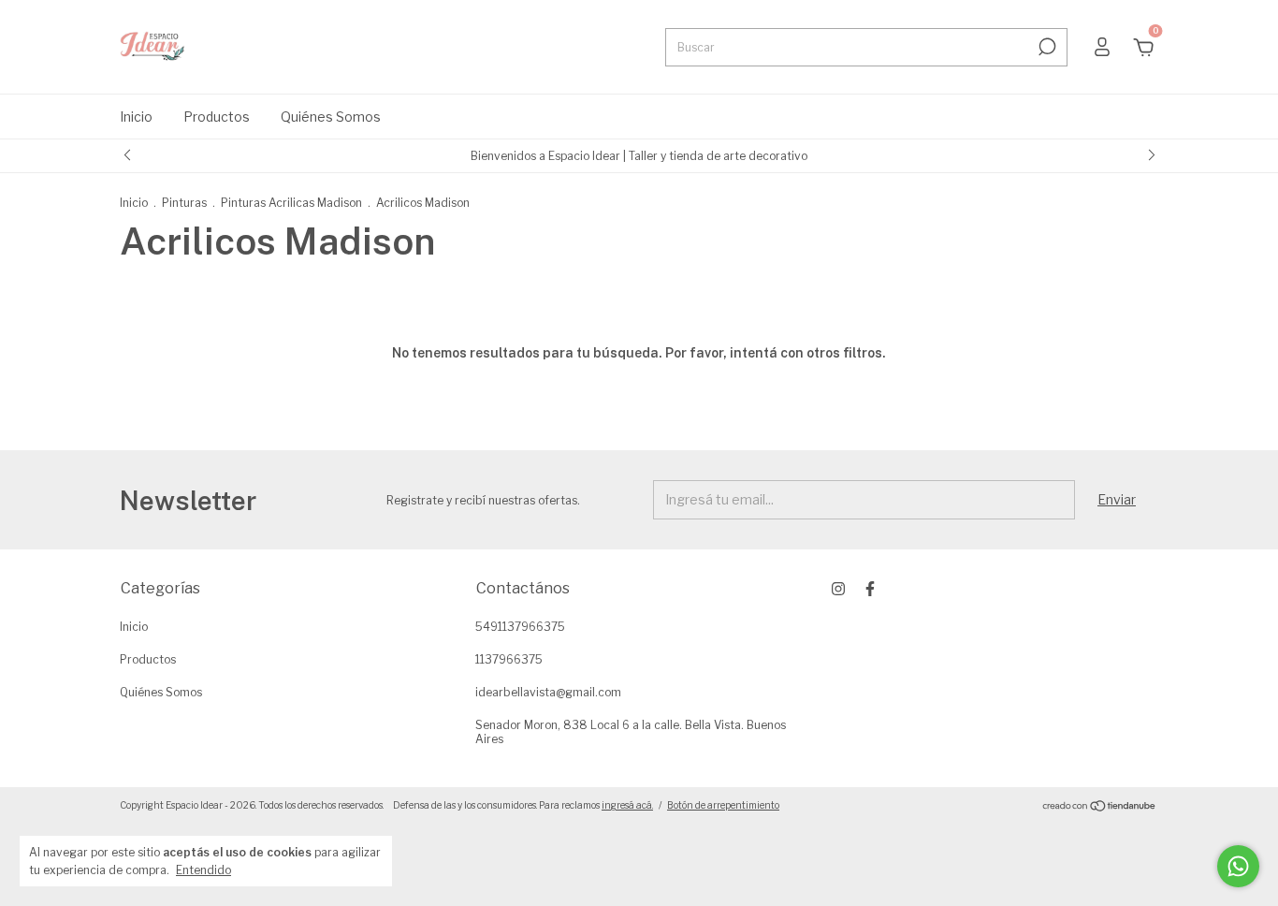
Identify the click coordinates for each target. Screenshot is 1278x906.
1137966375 (509, 659)
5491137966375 (520, 627)
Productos (216, 116)
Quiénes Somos (331, 116)
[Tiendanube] (1099, 807)
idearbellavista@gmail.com (548, 692)
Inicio (136, 116)
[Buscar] (1045, 47)
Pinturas (184, 203)
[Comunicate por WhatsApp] (1238, 866)
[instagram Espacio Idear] (838, 588)
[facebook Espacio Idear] (870, 588)
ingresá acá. (627, 805)
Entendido (203, 870)
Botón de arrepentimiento (723, 805)
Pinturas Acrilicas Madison (291, 203)
